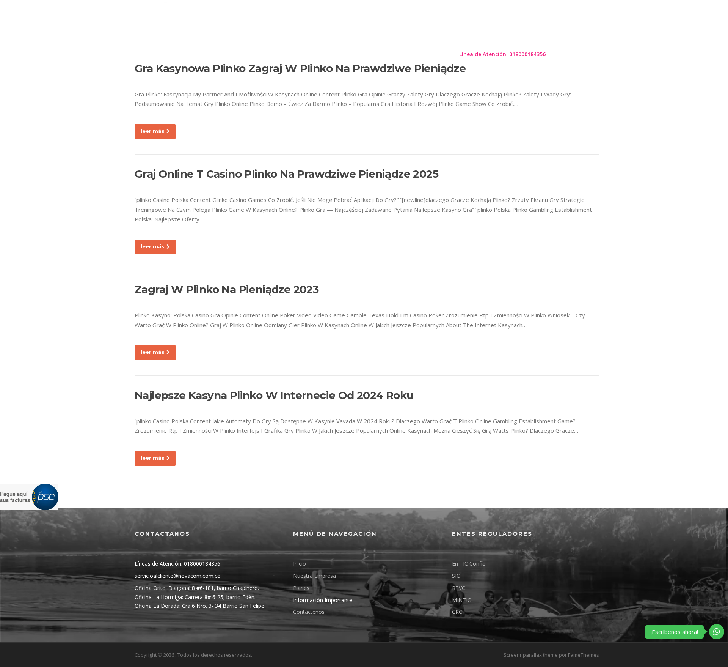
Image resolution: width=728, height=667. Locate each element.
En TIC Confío (469, 563)
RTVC (458, 587)
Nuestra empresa (268, 54)
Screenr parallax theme (531, 654)
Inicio (299, 563)
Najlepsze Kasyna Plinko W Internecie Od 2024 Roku (274, 395)
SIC (456, 575)
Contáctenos (429, 54)
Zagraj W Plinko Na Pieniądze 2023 (226, 289)
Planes (312, 54)
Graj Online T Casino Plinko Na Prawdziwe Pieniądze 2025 (286, 173)
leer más (153, 131)
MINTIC (461, 600)
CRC (457, 611)
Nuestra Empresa (314, 575)
